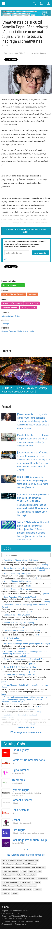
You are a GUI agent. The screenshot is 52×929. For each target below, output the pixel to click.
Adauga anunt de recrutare (27, 732)
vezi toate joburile (26, 727)
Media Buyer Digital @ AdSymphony (19, 622)
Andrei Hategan (40, 53)
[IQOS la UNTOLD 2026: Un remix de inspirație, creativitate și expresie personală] (26, 375)
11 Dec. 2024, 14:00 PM (11, 53)
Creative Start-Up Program (11, 913)
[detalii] (45, 564)
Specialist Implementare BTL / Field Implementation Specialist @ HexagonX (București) (24, 652)
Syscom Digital (21, 790)
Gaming (23, 871)
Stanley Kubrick (28, 307)
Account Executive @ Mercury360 (18, 589)
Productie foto (42, 878)
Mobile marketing (29, 875)
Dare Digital (19, 830)
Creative (12, 331)
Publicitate (15, 753)
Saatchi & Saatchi (22, 800)
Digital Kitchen (20, 770)
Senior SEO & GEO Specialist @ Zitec (20, 667)
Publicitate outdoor (9, 889)
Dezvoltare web (17, 783)
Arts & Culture (7, 316)
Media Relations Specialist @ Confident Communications (19, 716)
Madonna (32, 294)
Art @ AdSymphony (12, 638)
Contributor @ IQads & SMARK (14, 916)
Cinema (4, 331)
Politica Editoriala (35, 916)
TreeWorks (18, 780)
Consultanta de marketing (12, 864)
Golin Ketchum (20, 810)
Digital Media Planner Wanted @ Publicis (21, 560)
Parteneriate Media (20, 910)
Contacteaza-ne (20, 924)
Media (19, 331)
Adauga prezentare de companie (28, 854)
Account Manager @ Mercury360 (17, 581)
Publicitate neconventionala (26, 886)
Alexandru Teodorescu (12, 303)
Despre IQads (6, 910)
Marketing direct (8, 875)
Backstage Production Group (29, 840)
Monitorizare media (9, 878)
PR (13, 763)
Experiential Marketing (32, 793)
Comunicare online (18, 773)
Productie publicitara (10, 882)
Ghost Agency (20, 750)
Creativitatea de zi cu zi (13, 285)
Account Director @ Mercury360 (17, 573)
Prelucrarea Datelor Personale (12, 921)
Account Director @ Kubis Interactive (19, 709)
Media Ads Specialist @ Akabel (17, 614)
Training (14, 893)
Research (37, 889)
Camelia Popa (32, 303)
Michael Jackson (10, 307)
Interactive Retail (17, 796)
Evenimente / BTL (18, 843)
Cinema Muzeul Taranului (13, 294)
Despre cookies (7, 924)
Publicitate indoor (8, 886)
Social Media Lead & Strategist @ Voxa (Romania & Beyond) (24, 605)
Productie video (24, 882)
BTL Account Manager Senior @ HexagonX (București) (27, 643)
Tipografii (6, 893)
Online (17, 316)
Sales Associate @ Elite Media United (20, 596)
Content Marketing (29, 864)
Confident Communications (28, 760)
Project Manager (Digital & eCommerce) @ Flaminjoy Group (24, 685)
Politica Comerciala (9, 918)
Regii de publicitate (24, 889)
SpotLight (28, 53)
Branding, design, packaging (29, 833)
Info (6, 258)
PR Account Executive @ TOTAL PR (19, 674)
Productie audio (29, 878)
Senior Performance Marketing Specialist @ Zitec (24, 659)
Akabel (16, 820)
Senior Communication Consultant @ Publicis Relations (27, 568)
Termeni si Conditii (33, 921)
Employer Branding (23, 867)
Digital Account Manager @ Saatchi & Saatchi (23, 630)
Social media (28, 331)
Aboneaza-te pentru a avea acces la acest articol (26, 230)
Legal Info (22, 918)
